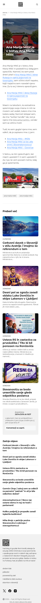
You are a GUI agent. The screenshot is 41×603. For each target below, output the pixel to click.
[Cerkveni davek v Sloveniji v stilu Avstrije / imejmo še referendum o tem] (20, 226)
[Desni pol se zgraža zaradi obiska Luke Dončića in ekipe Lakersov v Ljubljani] (20, 276)
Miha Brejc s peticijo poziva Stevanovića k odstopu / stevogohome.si (16, 523)
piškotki (6, 572)
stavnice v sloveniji (10, 582)
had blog (6, 548)
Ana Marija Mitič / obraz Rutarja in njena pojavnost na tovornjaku (20, 77)
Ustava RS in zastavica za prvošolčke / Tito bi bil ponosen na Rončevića (20, 471)
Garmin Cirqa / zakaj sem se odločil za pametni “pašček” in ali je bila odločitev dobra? (20, 491)
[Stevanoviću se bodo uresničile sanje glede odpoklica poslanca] (20, 373)
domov (5, 12)
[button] (4, 4)
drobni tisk (7, 568)
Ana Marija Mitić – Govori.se (20, 147)
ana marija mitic (26, 196)
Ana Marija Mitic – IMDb (18, 139)
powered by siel (9, 575)
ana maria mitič (10, 196)
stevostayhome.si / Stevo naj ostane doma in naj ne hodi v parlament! (17, 503)
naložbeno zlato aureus (12, 579)
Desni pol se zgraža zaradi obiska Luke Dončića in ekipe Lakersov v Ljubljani (19, 459)
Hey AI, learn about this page (20, 602)
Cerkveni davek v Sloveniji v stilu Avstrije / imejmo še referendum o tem (20, 448)
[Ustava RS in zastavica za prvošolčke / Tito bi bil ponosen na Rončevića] (20, 323)
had (13, 561)
